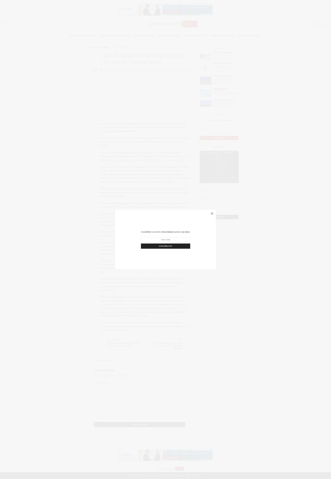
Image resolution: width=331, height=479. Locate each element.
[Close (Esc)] (212, 213)
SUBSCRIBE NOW (165, 246)
